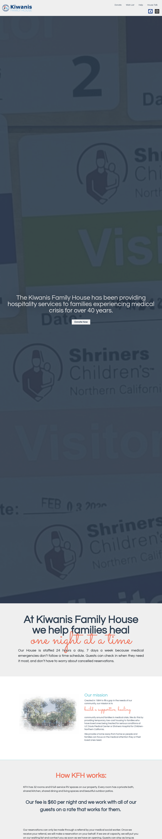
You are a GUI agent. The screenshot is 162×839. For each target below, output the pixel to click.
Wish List (130, 5)
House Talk (152, 5)
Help (141, 5)
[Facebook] (150, 11)
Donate (118, 5)
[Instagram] (157, 11)
